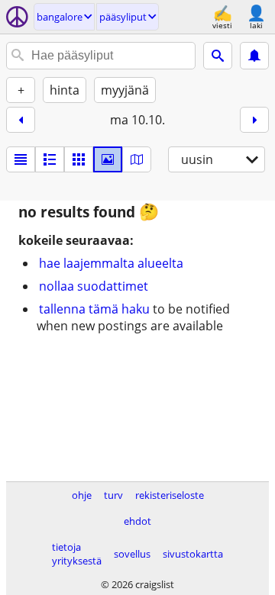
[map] (136, 159)
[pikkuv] (49, 159)
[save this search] (254, 55)
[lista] (20, 159)
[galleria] (107, 159)
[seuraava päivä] (254, 120)
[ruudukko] (78, 159)
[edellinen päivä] (20, 120)
